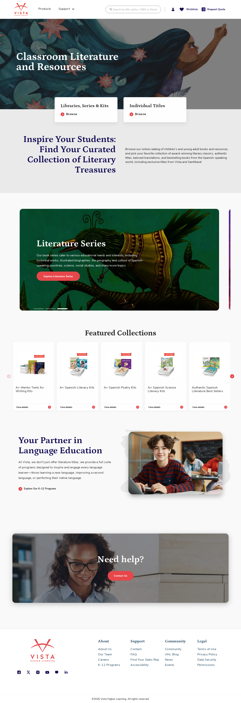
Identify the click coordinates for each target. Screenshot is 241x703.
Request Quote (216, 9)
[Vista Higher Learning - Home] (25, 9)
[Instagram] (38, 672)
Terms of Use (206, 649)
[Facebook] (19, 672)
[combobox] (133, 9)
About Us (105, 649)
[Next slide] (232, 376)
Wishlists (192, 9)
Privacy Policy (207, 654)
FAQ (133, 654)
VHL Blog (172, 654)
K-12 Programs (109, 665)
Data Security (206, 660)
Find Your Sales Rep (144, 660)
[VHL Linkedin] (66, 672)
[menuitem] (46, 9)
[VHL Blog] (56, 672)
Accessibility (139, 665)
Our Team (105, 654)
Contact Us (120, 576)
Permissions (206, 665)
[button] (173, 9)
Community (173, 649)
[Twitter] (28, 672)
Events (169, 665)
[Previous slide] (9, 376)
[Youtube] (47, 672)
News (169, 660)
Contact (135, 649)
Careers (103, 660)
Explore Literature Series (21, 276)
